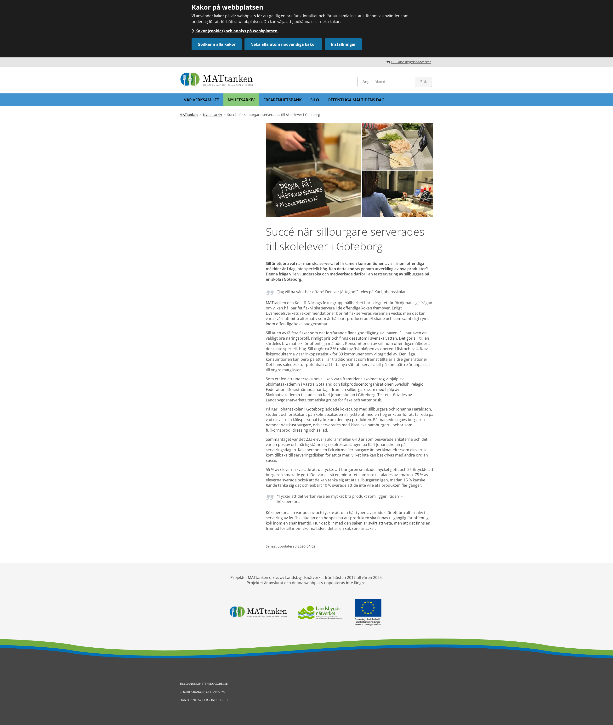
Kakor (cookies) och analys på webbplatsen (236, 31)
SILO (314, 100)
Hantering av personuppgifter (205, 700)
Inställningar (343, 44)
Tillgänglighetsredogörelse (204, 683)
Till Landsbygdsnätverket (411, 62)
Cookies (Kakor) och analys (202, 692)
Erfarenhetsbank (282, 100)
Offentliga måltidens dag (356, 100)
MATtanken (189, 114)
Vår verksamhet (201, 100)
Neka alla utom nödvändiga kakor (283, 44)
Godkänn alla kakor (217, 44)
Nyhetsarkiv (241, 100)
